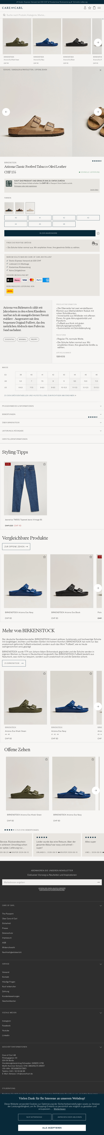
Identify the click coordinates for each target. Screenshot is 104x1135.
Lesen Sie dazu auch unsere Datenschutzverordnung (52, 889)
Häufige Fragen (8, 982)
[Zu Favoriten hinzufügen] (44, 465)
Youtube (5, 1030)
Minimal (22, 339)
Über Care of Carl (9, 918)
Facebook (6, 1025)
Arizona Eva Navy (39, 60)
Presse (5, 928)
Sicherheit (6, 923)
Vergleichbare (25, 538)
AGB (4, 942)
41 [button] (40, 218)
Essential (9, 339)
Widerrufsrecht (8, 947)
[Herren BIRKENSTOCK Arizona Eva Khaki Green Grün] (17, 36)
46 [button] (64, 224)
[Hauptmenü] (99, 8)
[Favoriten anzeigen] (89, 7)
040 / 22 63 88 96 (17, 1071)
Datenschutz (7, 933)
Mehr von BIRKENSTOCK (28, 630)
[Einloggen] (85, 7)
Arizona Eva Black (68, 60)
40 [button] (16, 218)
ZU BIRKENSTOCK (12, 663)
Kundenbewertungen (11, 996)
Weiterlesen (60, 1109)
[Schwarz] (9, 208)
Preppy (34, 339)
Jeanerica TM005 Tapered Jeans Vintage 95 (23, 519)
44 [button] (16, 224)
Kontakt (5, 977)
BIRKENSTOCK (9, 57)
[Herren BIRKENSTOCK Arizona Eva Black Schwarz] (76, 36)
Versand (5, 972)
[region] (52, 845)
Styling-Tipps (15, 452)
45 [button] (40, 224)
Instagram (6, 1021)
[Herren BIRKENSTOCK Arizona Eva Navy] (73, 783)
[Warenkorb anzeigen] (94, 7)
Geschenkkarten (9, 1001)
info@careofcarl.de (25, 1073)
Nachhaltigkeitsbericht (12, 952)
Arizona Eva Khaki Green (11, 60)
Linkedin (5, 1035)
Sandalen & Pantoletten (22, 70)
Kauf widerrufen (9, 986)
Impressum (7, 938)
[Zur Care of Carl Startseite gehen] (12, 8)
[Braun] (19, 208)
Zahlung (5, 991)
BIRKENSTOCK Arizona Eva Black (65, 612)
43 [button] (88, 218)
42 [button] (64, 218)
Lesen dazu (94, 190)
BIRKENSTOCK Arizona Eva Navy (19, 612)
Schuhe (6, 70)
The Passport (8, 913)
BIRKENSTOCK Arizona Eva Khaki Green (24, 815)
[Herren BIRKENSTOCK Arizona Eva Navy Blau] (46, 36)
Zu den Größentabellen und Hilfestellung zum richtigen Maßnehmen (39, 395)
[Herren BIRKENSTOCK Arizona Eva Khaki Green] (27, 783)
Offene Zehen (41, 70)
